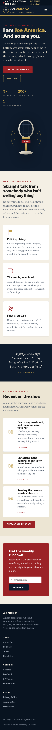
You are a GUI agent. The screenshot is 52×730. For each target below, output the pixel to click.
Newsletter (8, 656)
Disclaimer (8, 706)
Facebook (7, 674)
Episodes (7, 646)
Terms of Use (9, 701)
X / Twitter (8, 679)
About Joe (8, 642)
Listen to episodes (18, 70)
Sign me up (19, 587)
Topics (6, 651)
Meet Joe (12, 79)
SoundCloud (9, 683)
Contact (7, 669)
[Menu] (46, 10)
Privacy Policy (10, 697)
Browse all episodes (19, 524)
